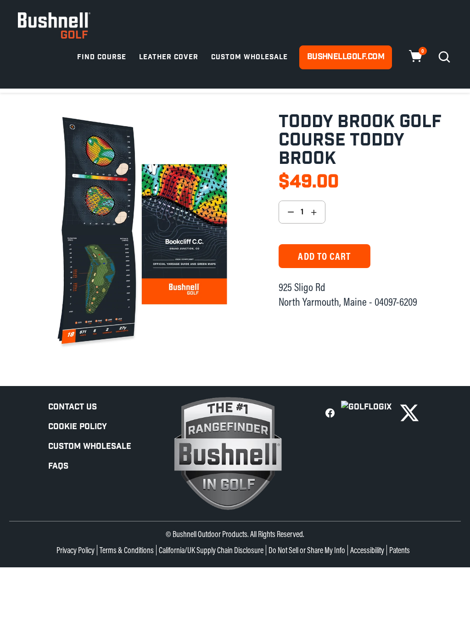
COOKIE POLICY (77, 426)
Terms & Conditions (127, 550)
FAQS (58, 466)
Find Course (101, 57)
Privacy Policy (75, 550)
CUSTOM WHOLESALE (89, 446)
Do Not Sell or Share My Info (307, 550)
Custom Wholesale (249, 57)
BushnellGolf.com (345, 56)
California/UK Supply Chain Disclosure (211, 550)
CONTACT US (72, 407)
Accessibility (367, 550)
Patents (399, 550)
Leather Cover (168, 57)
